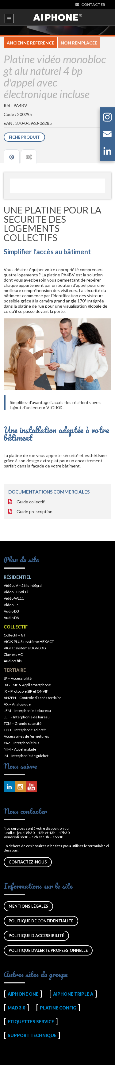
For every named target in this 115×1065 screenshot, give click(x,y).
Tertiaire (15, 670)
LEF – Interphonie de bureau (27, 717)
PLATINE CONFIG (58, 1007)
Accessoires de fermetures (26, 736)
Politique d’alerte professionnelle (48, 950)
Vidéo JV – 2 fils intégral (23, 585)
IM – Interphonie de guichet (26, 755)
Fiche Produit (24, 137)
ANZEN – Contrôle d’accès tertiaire (32, 697)
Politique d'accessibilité (36, 935)
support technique (32, 1035)
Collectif (16, 626)
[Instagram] (107, 118)
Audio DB (11, 611)
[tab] (12, 156)
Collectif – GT (15, 635)
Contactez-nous (28, 861)
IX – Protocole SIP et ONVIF (26, 691)
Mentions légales (28, 906)
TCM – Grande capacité (22, 723)
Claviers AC (13, 654)
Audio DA (11, 617)
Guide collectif (30, 501)
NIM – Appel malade (20, 749)
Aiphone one (23, 994)
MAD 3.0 (16, 1007)
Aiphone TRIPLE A (73, 994)
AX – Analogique (17, 704)
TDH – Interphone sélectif (25, 730)
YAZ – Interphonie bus (21, 742)
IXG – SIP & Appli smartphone (27, 684)
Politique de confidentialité (41, 920)
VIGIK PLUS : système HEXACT (29, 641)
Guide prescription (34, 511)
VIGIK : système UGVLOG (25, 648)
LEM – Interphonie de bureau (27, 710)
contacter (93, 4)
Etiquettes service (31, 1021)
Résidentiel (17, 577)
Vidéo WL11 (14, 598)
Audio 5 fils (13, 661)
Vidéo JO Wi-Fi (16, 592)
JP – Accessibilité (18, 678)
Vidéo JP (11, 604)
